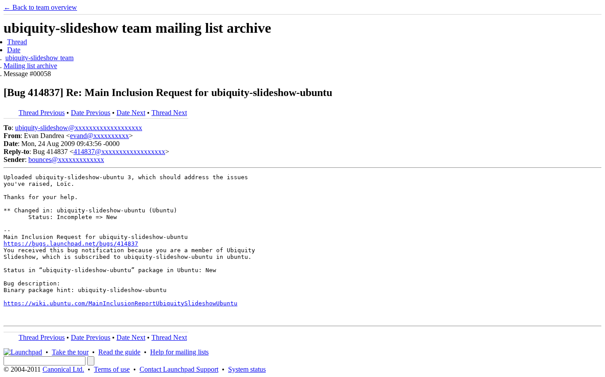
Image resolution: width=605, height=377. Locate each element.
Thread (17, 42)
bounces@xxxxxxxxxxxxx (66, 159)
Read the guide (119, 352)
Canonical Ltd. (63, 369)
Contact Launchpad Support (179, 369)
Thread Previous (42, 112)
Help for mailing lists (179, 352)
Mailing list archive (30, 65)
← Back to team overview (40, 7)
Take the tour (70, 352)
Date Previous (90, 112)
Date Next (130, 112)
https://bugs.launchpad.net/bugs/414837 (71, 243)
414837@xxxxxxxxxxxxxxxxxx (119, 151)
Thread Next (169, 112)
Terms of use (112, 369)
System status (247, 369)
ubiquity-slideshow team (39, 58)
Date (13, 50)
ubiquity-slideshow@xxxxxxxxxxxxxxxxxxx (78, 127)
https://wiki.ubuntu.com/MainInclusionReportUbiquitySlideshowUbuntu (120, 303)
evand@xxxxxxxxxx (99, 135)
